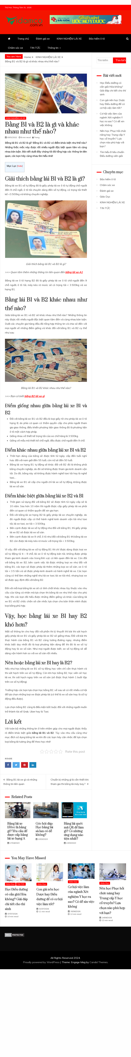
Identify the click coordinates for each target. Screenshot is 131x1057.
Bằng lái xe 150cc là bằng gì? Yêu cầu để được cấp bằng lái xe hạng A (17, 831)
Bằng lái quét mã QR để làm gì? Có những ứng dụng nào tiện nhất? (74, 831)
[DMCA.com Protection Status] (14, 936)
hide (20, 166)
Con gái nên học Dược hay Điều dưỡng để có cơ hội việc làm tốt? (112, 104)
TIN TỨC (35, 47)
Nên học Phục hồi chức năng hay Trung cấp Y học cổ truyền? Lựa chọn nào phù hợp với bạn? (113, 138)
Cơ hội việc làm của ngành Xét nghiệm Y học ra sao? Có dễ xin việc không (81, 897)
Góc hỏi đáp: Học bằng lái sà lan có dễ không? (44, 829)
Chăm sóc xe (15, 47)
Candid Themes (99, 962)
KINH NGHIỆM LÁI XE (69, 38)
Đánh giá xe (43, 38)
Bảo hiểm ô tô (97, 38)
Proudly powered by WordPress (41, 962)
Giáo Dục (105, 196)
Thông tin (52, 47)
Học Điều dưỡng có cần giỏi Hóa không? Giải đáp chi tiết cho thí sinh (16, 899)
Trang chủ (23, 38)
